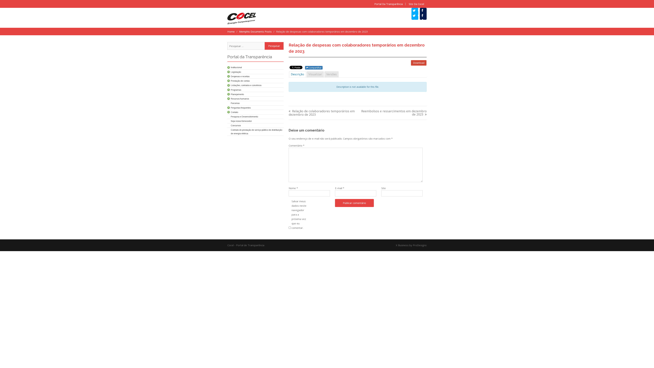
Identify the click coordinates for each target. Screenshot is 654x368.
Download (418, 62)
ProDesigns (420, 245)
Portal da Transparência (388, 4)
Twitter (416, 16)
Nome (293, 188)
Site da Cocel (416, 4)
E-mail (339, 188)
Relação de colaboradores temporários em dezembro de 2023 (322, 113)
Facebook (425, 16)
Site (383, 188)
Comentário (296, 145)
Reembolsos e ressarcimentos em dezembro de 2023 (394, 113)
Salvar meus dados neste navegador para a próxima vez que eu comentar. (299, 214)
